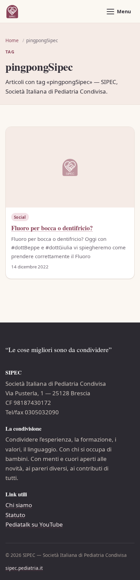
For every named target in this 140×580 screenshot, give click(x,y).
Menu (124, 11)
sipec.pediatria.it (24, 568)
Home (12, 40)
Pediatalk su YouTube (34, 524)
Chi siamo (18, 505)
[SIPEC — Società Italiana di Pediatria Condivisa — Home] (12, 11)
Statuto (15, 515)
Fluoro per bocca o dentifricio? (52, 227)
